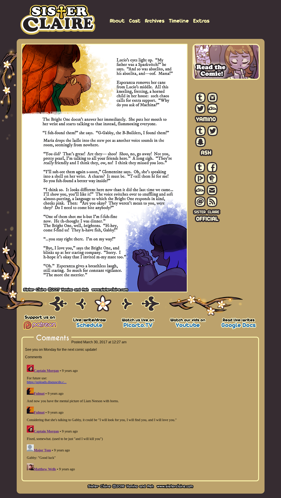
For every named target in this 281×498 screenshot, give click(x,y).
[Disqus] (140, 418)
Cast (134, 21)
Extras (201, 21)
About (117, 21)
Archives (154, 21)
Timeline (179, 21)
